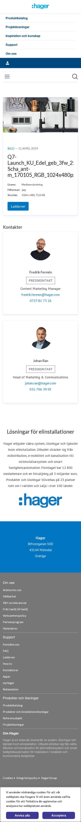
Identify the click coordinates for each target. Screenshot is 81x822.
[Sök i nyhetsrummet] (75, 77)
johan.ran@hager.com (40, 383)
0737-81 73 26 (40, 300)
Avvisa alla (22, 815)
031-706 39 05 (40, 389)
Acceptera (58, 815)
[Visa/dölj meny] (7, 76)
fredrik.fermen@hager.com (40, 294)
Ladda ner (18, 206)
